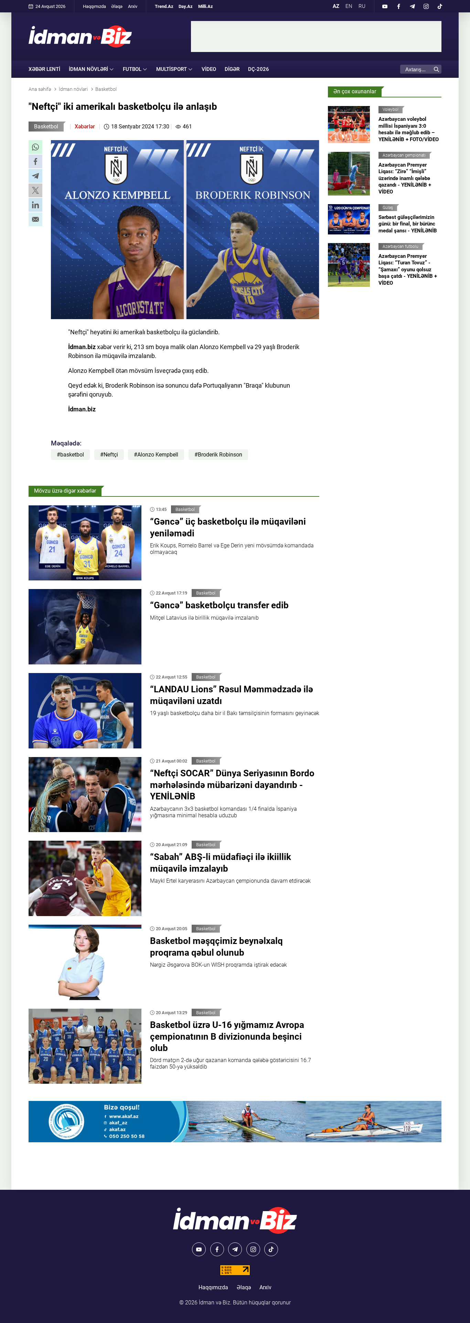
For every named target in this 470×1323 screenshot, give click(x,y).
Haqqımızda (94, 6)
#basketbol (70, 454)
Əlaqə (116, 6)
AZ (336, 6)
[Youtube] (385, 6)
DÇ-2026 (258, 69)
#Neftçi (109, 454)
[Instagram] (426, 6)
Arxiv (132, 6)
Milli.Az (205, 6)
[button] (35, 147)
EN (348, 6)
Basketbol (46, 126)
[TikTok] (440, 6)
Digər (232, 69)
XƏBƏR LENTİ (44, 69)
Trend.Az (164, 6)
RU (362, 6)
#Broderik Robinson (218, 454)
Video (209, 69)
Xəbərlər (85, 126)
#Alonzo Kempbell (156, 454)
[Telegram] (412, 6)
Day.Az (186, 6)
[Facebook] (398, 6)
